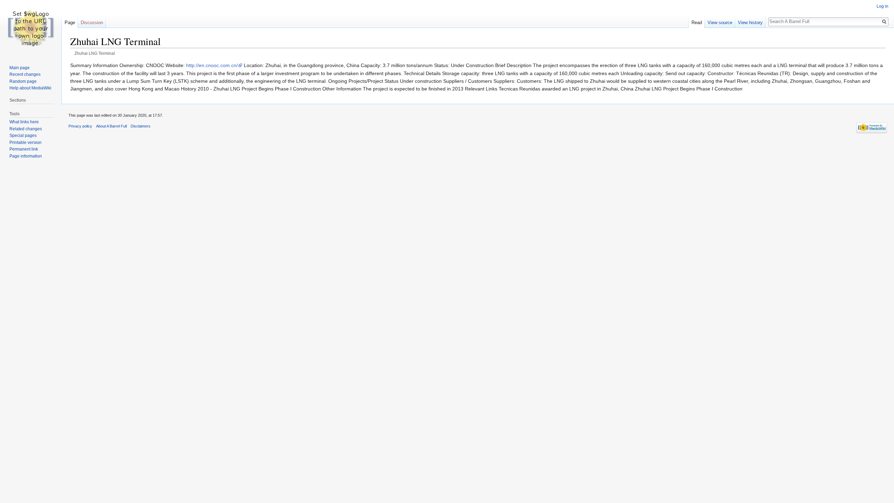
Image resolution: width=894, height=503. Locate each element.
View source (720, 22)
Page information (25, 156)
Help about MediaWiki (30, 88)
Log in (882, 6)
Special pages (23, 135)
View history (750, 22)
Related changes (25, 128)
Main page (19, 67)
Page (70, 22)
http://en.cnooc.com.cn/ (212, 65)
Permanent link (23, 149)
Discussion (92, 22)
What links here (24, 121)
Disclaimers (141, 126)
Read (696, 22)
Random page (23, 81)
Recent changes (25, 74)
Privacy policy (80, 126)
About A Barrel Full (111, 126)
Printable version (25, 142)
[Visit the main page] (31, 28)
